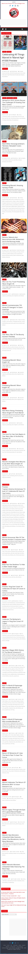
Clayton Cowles (16, 201)
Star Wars (20, 347)
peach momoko (17, 521)
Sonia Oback (10, 210)
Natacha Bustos (21, 519)
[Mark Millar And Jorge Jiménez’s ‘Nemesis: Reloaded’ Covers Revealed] (14, 126)
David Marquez (16, 667)
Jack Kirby (6, 514)
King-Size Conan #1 (20, 604)
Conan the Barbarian (11, 602)
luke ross (9, 347)
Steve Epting (7, 526)
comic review (10, 667)
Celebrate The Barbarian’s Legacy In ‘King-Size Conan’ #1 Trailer (12, 621)
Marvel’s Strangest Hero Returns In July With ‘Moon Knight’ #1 (13, 463)
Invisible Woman (21, 702)
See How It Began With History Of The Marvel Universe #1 (13, 651)
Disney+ (9, 116)
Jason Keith (12, 670)
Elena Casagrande (15, 510)
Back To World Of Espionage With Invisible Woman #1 (12, 686)
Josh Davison (12, 665)
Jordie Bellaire (15, 204)
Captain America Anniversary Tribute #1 (10, 507)
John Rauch (15, 672)
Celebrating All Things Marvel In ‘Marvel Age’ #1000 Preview (13, 57)
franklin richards (8, 669)
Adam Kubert (4, 505)
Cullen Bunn (4, 880)
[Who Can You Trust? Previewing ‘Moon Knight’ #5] (14, 263)
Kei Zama (7, 517)
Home (4, 945)
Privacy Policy (12, 946)
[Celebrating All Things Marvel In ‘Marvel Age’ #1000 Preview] (14, 36)
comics (19, 114)
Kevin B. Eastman (13, 604)
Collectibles (15, 945)
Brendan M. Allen (14, 319)
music (23, 880)
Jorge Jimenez (10, 160)
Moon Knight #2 (18, 374)
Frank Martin (21, 201)
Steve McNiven (5, 76)
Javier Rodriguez (18, 670)
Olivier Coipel (8, 208)
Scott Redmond (14, 250)
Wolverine (8, 257)
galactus (13, 669)
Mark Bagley (15, 519)
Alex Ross (10, 505)
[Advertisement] (17, 927)
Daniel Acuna (17, 508)
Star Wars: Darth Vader (15, 553)
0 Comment (19, 665)
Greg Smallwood (13, 512)
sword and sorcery (10, 609)
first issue (10, 702)
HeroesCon (19, 116)
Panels (15, 98)
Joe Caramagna (9, 704)
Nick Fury (16, 706)
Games (19, 945)
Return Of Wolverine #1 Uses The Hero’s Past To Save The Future (12, 755)
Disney (3, 450)
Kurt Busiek (21, 204)
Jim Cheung (20, 203)
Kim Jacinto (11, 517)
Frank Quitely (4, 160)
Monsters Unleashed (9, 853)
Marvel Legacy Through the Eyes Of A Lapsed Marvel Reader (13, 811)
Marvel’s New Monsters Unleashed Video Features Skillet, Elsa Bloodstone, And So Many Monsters (13, 838)
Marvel (20, 323)
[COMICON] (14, 8)
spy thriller (7, 708)
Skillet (21, 853)
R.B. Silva (11, 522)
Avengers (4, 321)
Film (11, 945)
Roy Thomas (13, 608)
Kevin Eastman (17, 635)
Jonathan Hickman (8, 204)
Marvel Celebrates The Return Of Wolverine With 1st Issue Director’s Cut (13, 784)
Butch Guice (20, 505)
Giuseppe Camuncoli (6, 203)
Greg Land (8, 512)
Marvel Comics (18, 475)
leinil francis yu (17, 517)
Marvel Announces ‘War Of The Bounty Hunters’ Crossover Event (14, 538)
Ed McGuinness (5, 323)
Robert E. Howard (18, 606)
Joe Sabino (20, 769)
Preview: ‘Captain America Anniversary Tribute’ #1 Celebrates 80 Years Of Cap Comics (13, 490)
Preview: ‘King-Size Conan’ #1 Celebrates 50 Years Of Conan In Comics (13, 588)
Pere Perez (7, 522)
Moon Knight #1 (15, 424)
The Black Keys (11, 882)
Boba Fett (21, 345)
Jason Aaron (20, 73)
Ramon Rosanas (15, 347)
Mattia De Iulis (5, 706)
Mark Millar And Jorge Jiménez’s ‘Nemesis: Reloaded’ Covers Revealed (13, 146)
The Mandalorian (15, 120)
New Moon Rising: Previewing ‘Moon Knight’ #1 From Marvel (13, 412)
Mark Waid (15, 704)
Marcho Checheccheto (6, 206)
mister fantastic (11, 706)
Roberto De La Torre (6, 608)
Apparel (23, 945)
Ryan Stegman (21, 74)
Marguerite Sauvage (9, 519)
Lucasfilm (7, 450)
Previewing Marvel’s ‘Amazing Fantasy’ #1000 (12, 186)
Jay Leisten (16, 769)
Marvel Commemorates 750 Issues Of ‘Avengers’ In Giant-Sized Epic (12, 307)
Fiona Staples (22, 158)
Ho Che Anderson (14, 203)
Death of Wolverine (6, 251)
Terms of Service (19, 946)
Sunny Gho (11, 676)
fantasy (3, 604)
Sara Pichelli (14, 524)
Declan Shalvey (13, 251)
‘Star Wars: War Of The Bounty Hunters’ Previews (13, 335)
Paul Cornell (16, 253)
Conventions (9, 98)
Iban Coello (19, 512)
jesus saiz (16, 514)
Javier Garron (16, 323)
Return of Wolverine (17, 255)
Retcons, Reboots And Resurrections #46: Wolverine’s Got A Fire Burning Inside (13, 239)
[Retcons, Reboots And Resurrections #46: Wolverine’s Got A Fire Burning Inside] (14, 219)
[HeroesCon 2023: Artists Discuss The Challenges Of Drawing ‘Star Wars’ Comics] (14, 82)
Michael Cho (20, 206)
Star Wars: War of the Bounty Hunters (12, 118)
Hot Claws (18, 251)
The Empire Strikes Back (6, 120)
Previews (9, 51)
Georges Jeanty (14, 116)
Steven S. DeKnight (5, 640)
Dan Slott (7, 73)
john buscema (10, 672)
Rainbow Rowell (15, 74)
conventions (4, 116)
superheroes (16, 676)
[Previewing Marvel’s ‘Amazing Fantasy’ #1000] (14, 168)
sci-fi (3, 708)
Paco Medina (4, 521)
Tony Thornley (12, 474)
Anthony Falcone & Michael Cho (14, 199)
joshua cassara (19, 515)
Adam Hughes (22, 503)
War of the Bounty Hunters (19, 555)
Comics (4, 51)
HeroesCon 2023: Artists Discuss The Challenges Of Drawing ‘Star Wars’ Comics (13, 102)
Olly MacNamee (14, 71)
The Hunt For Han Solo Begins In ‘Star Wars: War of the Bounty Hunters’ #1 (13, 436)
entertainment (10, 880)
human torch (14, 702)
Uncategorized (6, 484)
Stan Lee (15, 210)
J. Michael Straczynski (13, 73)
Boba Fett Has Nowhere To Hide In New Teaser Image (13, 565)
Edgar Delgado (17, 701)
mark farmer (20, 672)
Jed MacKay (9, 295)
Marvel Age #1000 (8, 74)
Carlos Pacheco (9, 321)
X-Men (8, 772)
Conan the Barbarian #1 (20, 602)
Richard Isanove (21, 208)
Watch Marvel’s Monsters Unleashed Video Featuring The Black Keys (13, 866)
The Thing (12, 709)
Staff (12, 851)
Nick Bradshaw (20, 674)
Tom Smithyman (13, 114)
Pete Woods (12, 606)
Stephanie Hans (12, 708)
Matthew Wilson (14, 206)
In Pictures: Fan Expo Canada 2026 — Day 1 (11, 895)
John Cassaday (13, 515)
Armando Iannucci (8, 201)
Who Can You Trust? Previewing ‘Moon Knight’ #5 (13, 283)
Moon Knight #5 (15, 295)
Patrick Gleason (11, 521)
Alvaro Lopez (4, 667)
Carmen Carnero (5, 508)
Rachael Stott (16, 522)
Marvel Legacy (18, 823)
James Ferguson (15, 549)
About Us (7, 946)
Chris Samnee (11, 508)
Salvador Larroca (8, 524)
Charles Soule (21, 250)
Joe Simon (8, 515)
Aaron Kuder (22, 319)
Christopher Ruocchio (17, 321)
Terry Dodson (8, 211)
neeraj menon (16, 450)
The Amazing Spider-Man (17, 211)
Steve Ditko (19, 210)
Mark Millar (16, 160)
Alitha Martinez (15, 505)
